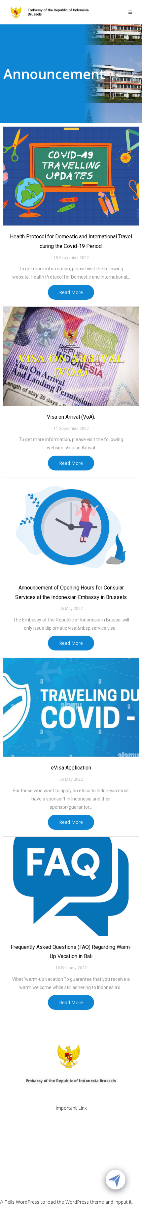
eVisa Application (71, 768)
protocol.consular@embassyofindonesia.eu (76, 1092)
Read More (71, 292)
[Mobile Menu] (130, 12)
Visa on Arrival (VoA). (71, 417)
